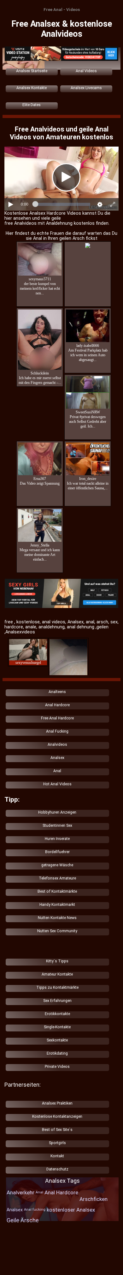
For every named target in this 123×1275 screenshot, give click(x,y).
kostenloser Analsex (71, 1210)
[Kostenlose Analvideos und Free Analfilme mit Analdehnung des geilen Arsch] (61, 594)
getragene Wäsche (57, 865)
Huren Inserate (57, 839)
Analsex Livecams (86, 88)
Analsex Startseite (31, 71)
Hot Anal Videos (57, 784)
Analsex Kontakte (31, 88)
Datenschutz (57, 1169)
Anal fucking (34, 1210)
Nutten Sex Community (57, 931)
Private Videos (57, 1066)
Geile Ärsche (23, 1220)
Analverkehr (20, 1192)
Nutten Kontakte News (57, 918)
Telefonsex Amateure (57, 878)
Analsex (57, 758)
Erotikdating (57, 1053)
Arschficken (93, 1199)
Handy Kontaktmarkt (57, 904)
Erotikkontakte (57, 1014)
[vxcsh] (61, 54)
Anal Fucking (57, 731)
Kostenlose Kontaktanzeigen (57, 1116)
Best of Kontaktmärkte (57, 891)
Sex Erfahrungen (57, 1000)
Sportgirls (57, 1143)
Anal (57, 771)
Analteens (57, 692)
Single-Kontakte (57, 1027)
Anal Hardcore (57, 705)
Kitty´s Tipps (57, 961)
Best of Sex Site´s (57, 1129)
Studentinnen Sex (57, 825)
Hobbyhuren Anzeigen (57, 812)
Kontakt (57, 1156)
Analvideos (57, 744)
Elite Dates (31, 105)
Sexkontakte (57, 1040)
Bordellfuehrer (57, 852)
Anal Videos (86, 71)
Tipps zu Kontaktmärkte (57, 987)
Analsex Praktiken (57, 1103)
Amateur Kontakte (57, 974)
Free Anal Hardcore (57, 718)
